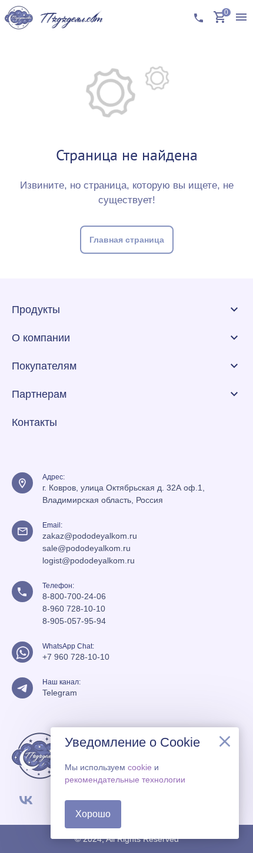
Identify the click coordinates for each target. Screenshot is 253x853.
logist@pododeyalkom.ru (88, 560)
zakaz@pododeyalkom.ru (89, 535)
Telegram (59, 692)
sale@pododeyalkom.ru (86, 548)
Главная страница (126, 239)
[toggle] (234, 310)
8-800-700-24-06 (74, 596)
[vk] (26, 800)
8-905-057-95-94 (74, 621)
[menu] (241, 18)
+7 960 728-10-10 (75, 656)
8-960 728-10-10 (73, 608)
